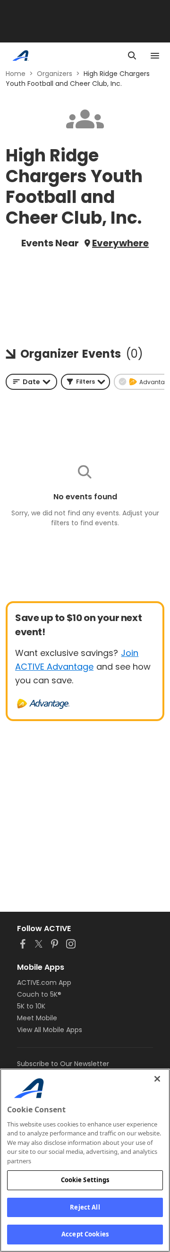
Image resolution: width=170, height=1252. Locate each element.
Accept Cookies (85, 1234)
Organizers (54, 73)
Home (16, 73)
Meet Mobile (37, 1018)
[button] (85, 382)
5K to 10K (31, 1006)
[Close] (157, 1078)
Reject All (85, 1207)
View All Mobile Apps (49, 1029)
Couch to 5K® (39, 994)
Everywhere (120, 243)
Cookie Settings (85, 1180)
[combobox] (31, 382)
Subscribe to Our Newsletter (63, 1063)
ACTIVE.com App (44, 982)
